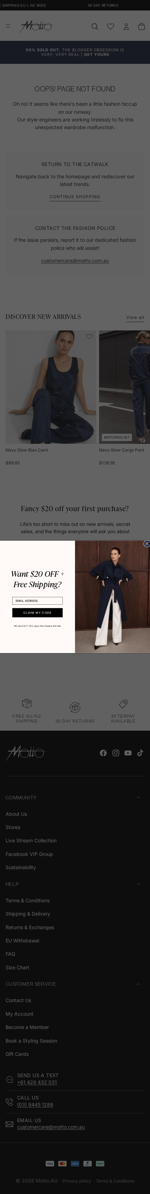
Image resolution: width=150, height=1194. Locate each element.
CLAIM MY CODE (37, 612)
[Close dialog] (147, 544)
